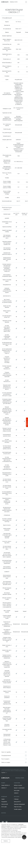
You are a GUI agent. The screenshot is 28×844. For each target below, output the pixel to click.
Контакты (3, 812)
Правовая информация (19, 804)
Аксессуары (16, 790)
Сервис (3, 799)
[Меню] (26, 2)
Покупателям (17, 782)
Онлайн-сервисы (18, 809)
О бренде (16, 799)
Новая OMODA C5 (5, 785)
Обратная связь (17, 806)
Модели (3, 782)
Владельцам (4, 796)
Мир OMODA (16, 796)
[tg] (2, 822)
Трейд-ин (16, 793)
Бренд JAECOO (17, 801)
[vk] (6, 822)
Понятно (6, 841)
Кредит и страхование (19, 788)
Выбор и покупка (18, 785)
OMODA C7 (4, 788)
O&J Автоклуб (4, 804)
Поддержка (4, 801)
